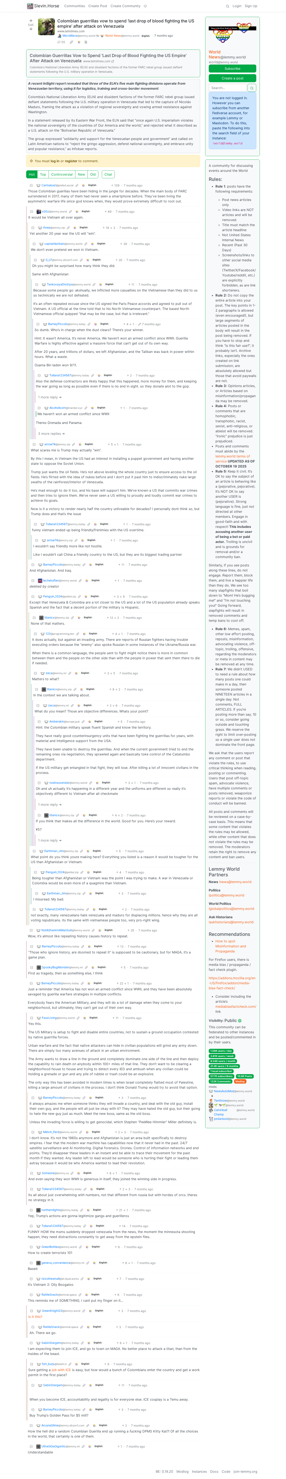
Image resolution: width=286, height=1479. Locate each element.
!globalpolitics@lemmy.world (231, 909)
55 (63, 42)
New (81, 174)
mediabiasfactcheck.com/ (235, 1006)
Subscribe (232, 68)
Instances (199, 1471)
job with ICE (61, 1370)
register (71, 161)
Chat (108, 174)
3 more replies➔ (51, 433)
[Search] (227, 6)
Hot (32, 174)
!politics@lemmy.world (226, 895)
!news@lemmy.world (235, 882)
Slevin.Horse (46, 5)
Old (93, 174)
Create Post (97, 6)
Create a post (232, 78)
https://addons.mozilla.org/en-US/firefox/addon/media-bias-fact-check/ (232, 983)
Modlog (240, 1081)
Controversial (62, 174)
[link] (71, 42)
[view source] (85, 42)
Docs (214, 1471)
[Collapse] (31, 185)
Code (226, 1471)
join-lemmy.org (245, 1471)
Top (43, 174)
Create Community (125, 6)
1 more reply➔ (50, 397)
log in (55, 161)
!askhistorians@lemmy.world (231, 922)
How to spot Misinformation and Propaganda (230, 946)
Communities (74, 6)
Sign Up (251, 6)
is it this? (35, 1317)
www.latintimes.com (71, 31)
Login (237, 6)
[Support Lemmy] (145, 6)
